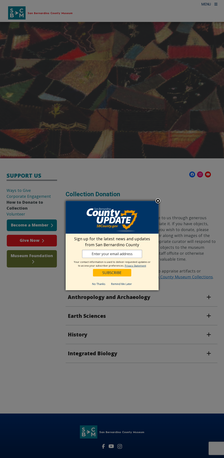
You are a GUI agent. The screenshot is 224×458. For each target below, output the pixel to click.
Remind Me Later (121, 284)
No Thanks (98, 284)
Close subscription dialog (158, 201)
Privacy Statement (135, 265)
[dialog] (112, 245)
